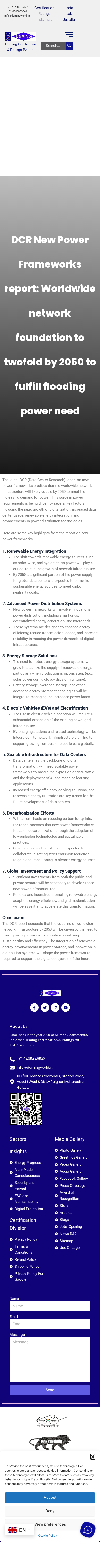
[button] (92, 1456)
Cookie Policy (47, 1535)
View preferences (50, 1524)
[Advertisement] (50, 123)
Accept (50, 1497)
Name (14, 1298)
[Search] (69, 46)
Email (14, 1316)
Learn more (26, 1045)
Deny (50, 1511)
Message (17, 1335)
